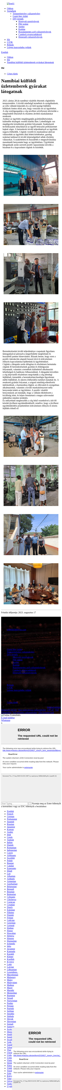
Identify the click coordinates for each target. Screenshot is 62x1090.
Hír (8, 39)
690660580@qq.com (16, 629)
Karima (21, 29)
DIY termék (18, 19)
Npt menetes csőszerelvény (25, 712)
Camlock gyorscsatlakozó (30, 34)
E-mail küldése (8, 717)
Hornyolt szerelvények (28, 21)
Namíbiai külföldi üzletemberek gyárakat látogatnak (30, 62)
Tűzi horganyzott (46, 712)
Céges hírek (12, 74)
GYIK (10, 42)
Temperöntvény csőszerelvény (26, 13)
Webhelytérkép (54, 707)
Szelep (21, 26)
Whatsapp (5, 720)
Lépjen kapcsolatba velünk (19, 47)
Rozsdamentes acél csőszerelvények (34, 32)
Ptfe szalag (23, 24)
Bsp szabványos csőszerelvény (32, 710)
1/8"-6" (50, 710)
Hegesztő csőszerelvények (30, 37)
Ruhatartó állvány (9, 710)
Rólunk (10, 45)
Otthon (10, 8)
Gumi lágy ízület (20, 16)
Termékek (11, 11)
